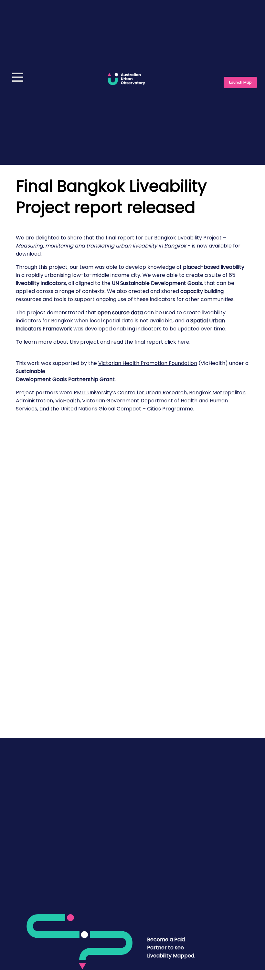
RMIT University (93, 392)
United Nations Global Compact (100, 408)
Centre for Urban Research (152, 392)
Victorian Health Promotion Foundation (147, 363)
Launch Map (240, 82)
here (183, 342)
